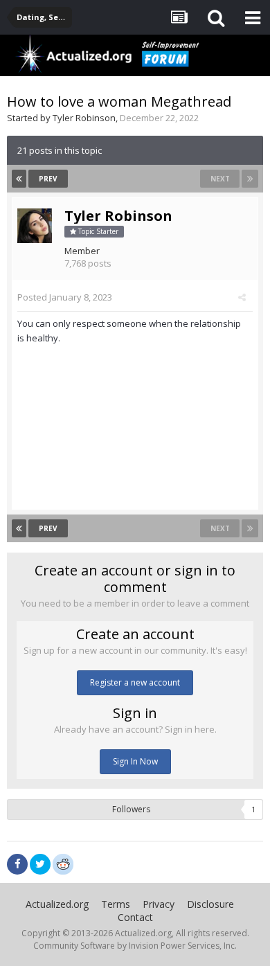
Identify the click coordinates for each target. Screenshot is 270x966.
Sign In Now (135, 761)
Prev (48, 179)
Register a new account (135, 682)
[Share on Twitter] (40, 864)
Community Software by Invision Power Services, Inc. (135, 945)
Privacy (158, 904)
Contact (135, 917)
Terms (115, 904)
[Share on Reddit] (63, 862)
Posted (64, 297)
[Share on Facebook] (17, 864)
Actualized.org (57, 904)
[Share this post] (242, 297)
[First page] (19, 179)
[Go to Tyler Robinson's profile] (34, 225)
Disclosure (210, 904)
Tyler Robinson (84, 117)
